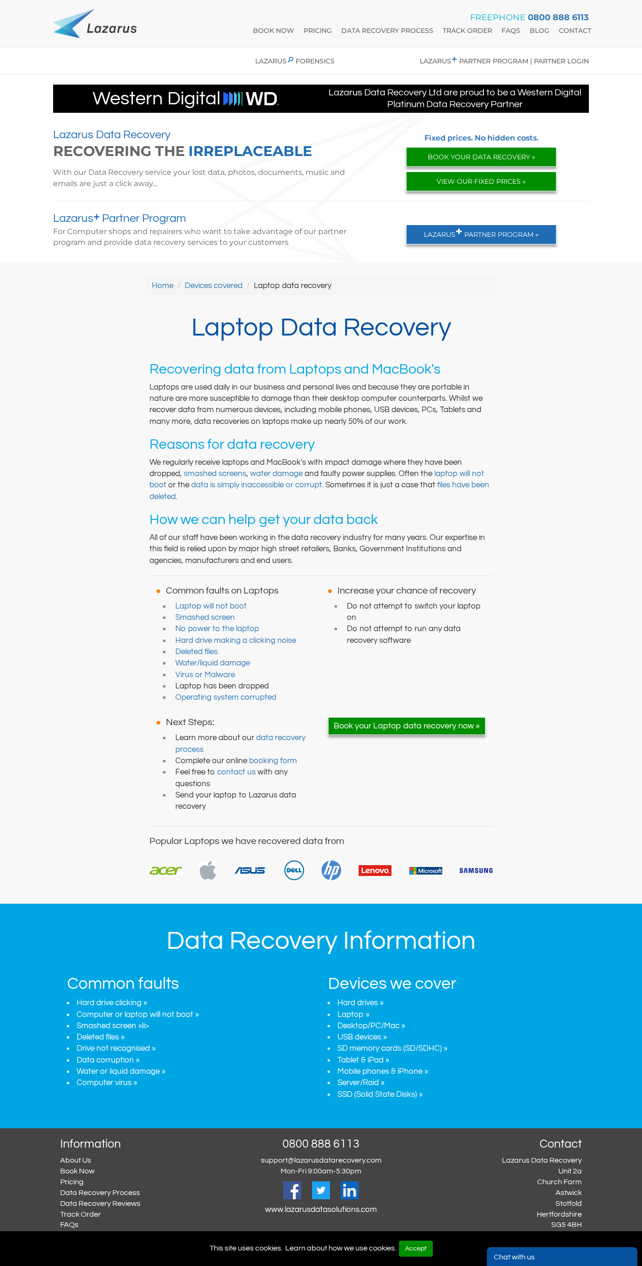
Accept (416, 1248)
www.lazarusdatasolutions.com (321, 1209)
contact (575, 30)
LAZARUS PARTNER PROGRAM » (481, 232)
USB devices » (362, 1037)
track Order (467, 30)
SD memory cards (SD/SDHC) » (392, 1048)
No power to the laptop (217, 629)
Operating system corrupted (225, 697)
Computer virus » (107, 1082)
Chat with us (514, 1257)
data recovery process (387, 30)
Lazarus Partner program (474, 61)
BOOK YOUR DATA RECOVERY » (481, 157)
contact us (236, 772)
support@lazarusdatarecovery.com (321, 1160)
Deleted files (196, 652)
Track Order (80, 1214)
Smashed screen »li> (113, 1026)
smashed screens (215, 473)
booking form (273, 761)
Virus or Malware (205, 675)
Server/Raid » (360, 1082)
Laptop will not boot (211, 606)
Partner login (561, 61)
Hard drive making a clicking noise (235, 640)
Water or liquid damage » (121, 1071)
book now (273, 30)
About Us (75, 1160)
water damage (276, 473)
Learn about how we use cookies (340, 1248)
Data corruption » (108, 1060)
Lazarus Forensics (295, 61)
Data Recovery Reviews (100, 1203)
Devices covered (214, 285)
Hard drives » (360, 1003)
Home (162, 285)
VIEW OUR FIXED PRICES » (481, 181)
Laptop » (353, 1014)
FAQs (69, 1224)
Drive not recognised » (116, 1048)
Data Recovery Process (100, 1192)
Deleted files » (101, 1037)
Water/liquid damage (212, 663)
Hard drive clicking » (112, 1003)
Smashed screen (205, 617)
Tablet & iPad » (363, 1060)
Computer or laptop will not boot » (138, 1014)
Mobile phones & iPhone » (382, 1071)
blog (539, 30)
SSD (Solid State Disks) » (380, 1094)
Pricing (318, 30)
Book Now (77, 1171)
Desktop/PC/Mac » (371, 1026)
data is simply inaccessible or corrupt (256, 485)
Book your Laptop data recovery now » (407, 725)
